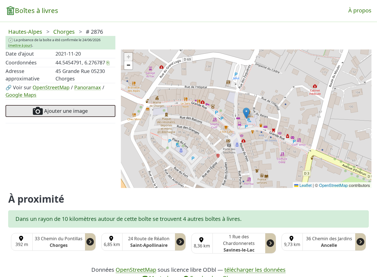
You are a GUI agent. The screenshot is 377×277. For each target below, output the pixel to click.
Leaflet (305, 185)
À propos (359, 10)
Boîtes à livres (36, 10)
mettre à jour (20, 45)
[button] (246, 113)
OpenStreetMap (51, 87)
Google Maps (21, 95)
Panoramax (87, 87)
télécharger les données (255, 269)
